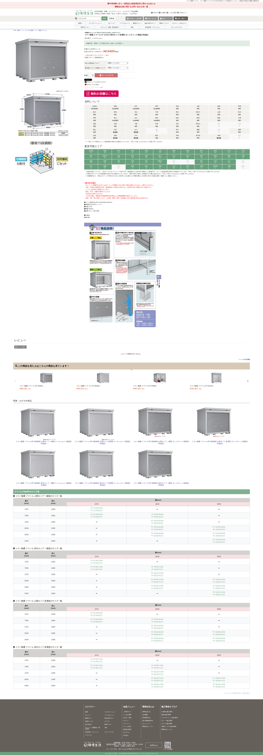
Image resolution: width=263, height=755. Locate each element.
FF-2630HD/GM (157, 533)
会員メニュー (166, 18)
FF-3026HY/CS (219, 582)
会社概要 (163, 12)
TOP (14, 30)
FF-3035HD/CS (219, 542)
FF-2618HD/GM (157, 514)
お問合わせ (154, 745)
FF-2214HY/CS (96, 563)
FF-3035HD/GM (219, 540)
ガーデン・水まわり (178, 23)
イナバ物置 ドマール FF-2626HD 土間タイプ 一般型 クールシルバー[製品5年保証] (44, 442)
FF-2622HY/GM (157, 573)
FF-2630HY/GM (157, 586)
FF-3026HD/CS (219, 529)
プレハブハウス (176, 27)
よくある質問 (172, 12)
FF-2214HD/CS (96, 510)
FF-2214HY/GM (97, 560)
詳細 (110, 18)
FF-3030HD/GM (219, 533)
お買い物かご (182, 18)
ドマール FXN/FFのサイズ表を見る (238, 693)
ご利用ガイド (183, 12)
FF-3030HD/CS (219, 536)
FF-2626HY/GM (157, 579)
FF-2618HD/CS (157, 517)
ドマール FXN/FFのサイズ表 (26, 491)
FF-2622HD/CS (157, 523)
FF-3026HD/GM (219, 527)
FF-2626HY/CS (157, 582)
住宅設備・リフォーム (152, 27)
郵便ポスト (136, 23)
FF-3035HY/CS (219, 595)
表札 (132, 27)
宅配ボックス (163, 23)
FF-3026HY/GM (219, 579)
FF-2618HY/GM (157, 567)
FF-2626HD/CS (157, 529)
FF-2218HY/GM (97, 567)
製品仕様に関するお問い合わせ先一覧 (132, 7)
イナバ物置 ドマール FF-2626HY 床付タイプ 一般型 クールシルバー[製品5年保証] (43, 484)
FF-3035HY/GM (219, 592)
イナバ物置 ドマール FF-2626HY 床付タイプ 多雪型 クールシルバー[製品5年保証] (102, 484)
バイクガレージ (125, 23)
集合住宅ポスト (150, 23)
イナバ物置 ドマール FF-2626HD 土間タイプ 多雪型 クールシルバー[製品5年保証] (102, 442)
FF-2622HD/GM (157, 521)
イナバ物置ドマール (41, 30)
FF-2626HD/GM (157, 527)
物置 (79, 23)
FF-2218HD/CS (96, 517)
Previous (15, 381)
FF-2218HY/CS (96, 569)
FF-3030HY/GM (219, 586)
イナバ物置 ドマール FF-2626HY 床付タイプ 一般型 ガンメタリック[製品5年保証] (161, 484)
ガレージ (111, 23)
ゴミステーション (94, 23)
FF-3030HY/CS (219, 588)
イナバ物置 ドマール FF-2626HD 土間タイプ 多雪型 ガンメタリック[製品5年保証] (220, 442)
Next (248, 381)
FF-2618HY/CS (157, 569)
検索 (104, 18)
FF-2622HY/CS (157, 576)
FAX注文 (155, 12)
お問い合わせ (152, 18)
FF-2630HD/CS (157, 536)
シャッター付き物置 (27, 30)
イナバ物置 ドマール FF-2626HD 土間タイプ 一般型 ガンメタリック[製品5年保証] (161, 442)
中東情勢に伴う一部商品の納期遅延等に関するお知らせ (132, 3)
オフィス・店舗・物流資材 (109, 27)
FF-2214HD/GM (97, 508)
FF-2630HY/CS (157, 588)
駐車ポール (84, 27)
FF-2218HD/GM (97, 514)
